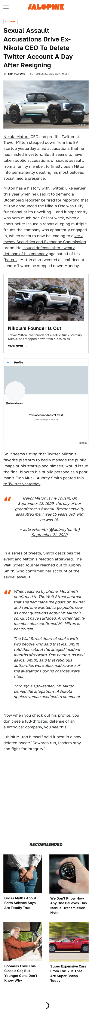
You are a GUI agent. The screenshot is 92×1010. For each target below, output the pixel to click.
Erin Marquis (16, 73)
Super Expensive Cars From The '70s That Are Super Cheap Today (68, 973)
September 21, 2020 (49, 534)
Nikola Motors (16, 136)
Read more (16, 346)
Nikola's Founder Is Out (34, 328)
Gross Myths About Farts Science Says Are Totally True (20, 903)
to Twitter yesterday (21, 484)
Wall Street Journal (21, 565)
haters (11, 259)
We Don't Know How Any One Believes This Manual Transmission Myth (68, 905)
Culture (10, 21)
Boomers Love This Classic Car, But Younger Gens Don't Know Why (20, 973)
